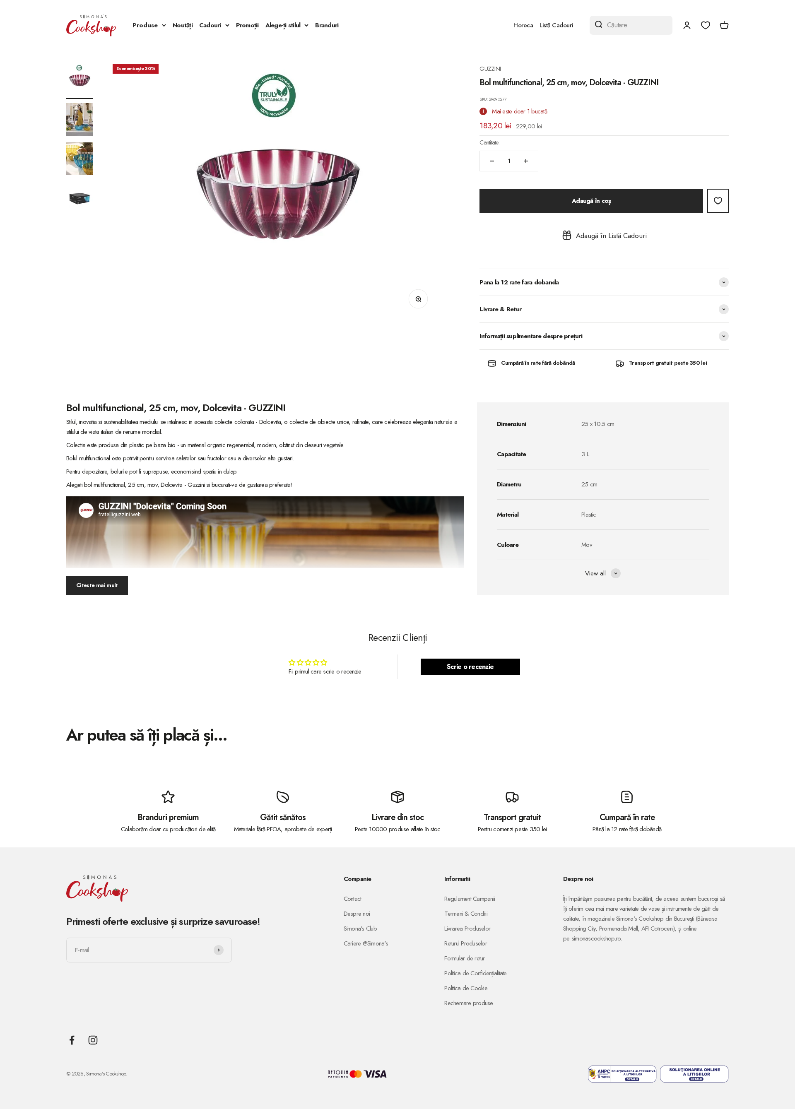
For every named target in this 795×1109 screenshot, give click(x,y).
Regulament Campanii (469, 898)
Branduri (326, 25)
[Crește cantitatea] (526, 161)
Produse (145, 25)
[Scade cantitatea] (492, 161)
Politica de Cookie (465, 988)
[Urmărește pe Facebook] (71, 1040)
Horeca (523, 25)
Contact (352, 898)
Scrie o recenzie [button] (470, 666)
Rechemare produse (468, 1003)
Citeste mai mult (97, 585)
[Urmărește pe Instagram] (93, 1040)
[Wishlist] (705, 25)
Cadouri (210, 25)
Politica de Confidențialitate (475, 973)
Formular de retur (464, 958)
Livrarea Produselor (467, 928)
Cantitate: (489, 142)
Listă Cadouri (556, 25)
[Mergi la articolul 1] (79, 81)
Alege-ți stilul (283, 25)
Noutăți (183, 25)
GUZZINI (490, 68)
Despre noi (357, 913)
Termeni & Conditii (465, 913)
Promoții (247, 25)
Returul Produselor (465, 943)
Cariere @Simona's (366, 943)
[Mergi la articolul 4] (79, 199)
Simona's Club (360, 928)
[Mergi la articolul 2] (79, 120)
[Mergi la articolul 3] (79, 160)
